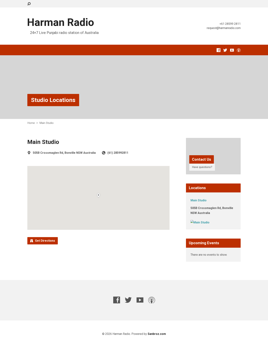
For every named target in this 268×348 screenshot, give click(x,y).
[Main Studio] (200, 222)
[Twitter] (225, 50)
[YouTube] (232, 50)
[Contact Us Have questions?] (213, 171)
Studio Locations (53, 99)
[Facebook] (218, 50)
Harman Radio (60, 22)
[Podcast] (239, 50)
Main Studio (46, 123)
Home (31, 123)
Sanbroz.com (157, 334)
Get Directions (44, 240)
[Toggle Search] (29, 4)
